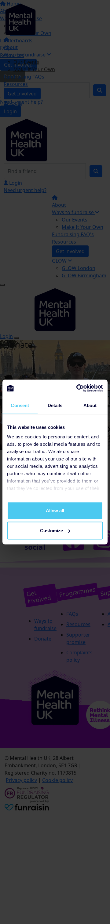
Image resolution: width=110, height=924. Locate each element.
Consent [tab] (20, 405)
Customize (51, 530)
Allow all (55, 510)
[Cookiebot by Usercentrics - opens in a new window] (77, 388)
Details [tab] (55, 405)
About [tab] (90, 405)
